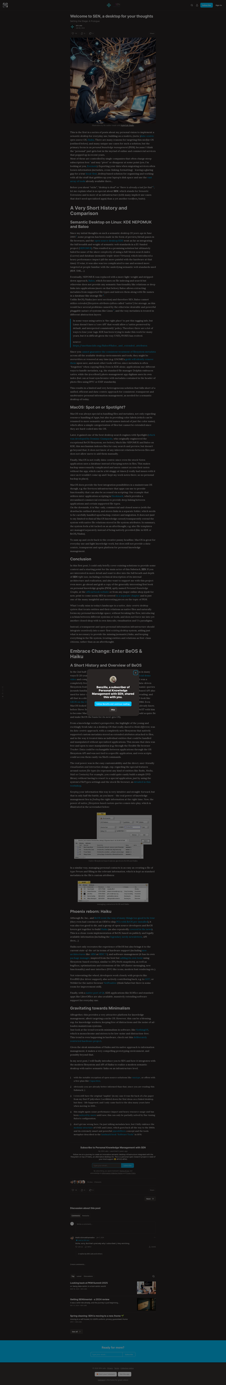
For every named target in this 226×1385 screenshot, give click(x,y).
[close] (135, 673)
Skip (113, 709)
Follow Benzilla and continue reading (113, 704)
